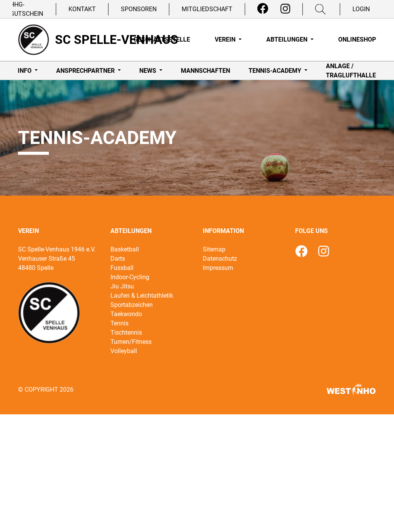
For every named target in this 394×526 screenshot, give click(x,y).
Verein (226, 39)
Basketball (124, 249)
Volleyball (123, 351)
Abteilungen (287, 39)
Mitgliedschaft (207, 9)
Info (25, 70)
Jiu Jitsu (122, 286)
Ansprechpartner (86, 70)
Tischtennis (126, 332)
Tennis (119, 323)
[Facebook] (262, 9)
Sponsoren (139, 9)
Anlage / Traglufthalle (351, 70)
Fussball (122, 267)
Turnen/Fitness (131, 341)
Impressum (218, 267)
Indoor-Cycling (129, 277)
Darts (117, 258)
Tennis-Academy (276, 70)
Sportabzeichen (131, 304)
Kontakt (82, 9)
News (148, 70)
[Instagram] (285, 9)
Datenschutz (220, 258)
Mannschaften (205, 70)
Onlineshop (357, 39)
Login (361, 9)
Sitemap (214, 249)
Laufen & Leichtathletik (141, 295)
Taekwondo (126, 314)
